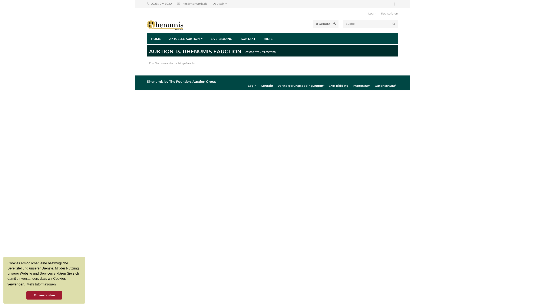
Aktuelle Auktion (184, 39)
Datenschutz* (385, 86)
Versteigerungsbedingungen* (301, 86)
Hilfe (268, 39)
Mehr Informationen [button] (41, 284)
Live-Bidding (221, 39)
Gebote (323, 24)
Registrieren (389, 13)
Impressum (361, 86)
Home (156, 39)
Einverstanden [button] (44, 295)
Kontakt (248, 39)
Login (372, 13)
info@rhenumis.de (195, 3)
